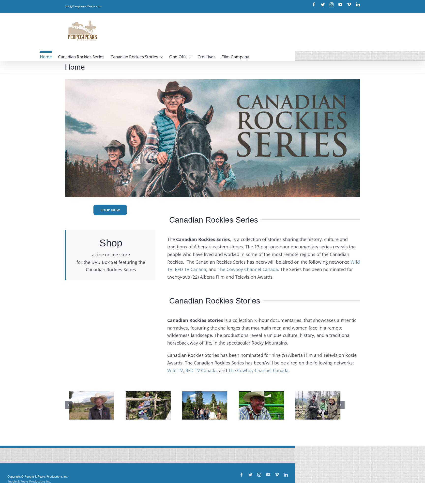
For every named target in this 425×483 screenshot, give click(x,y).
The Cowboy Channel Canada (248, 269)
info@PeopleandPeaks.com (83, 6)
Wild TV (175, 370)
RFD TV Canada (190, 269)
